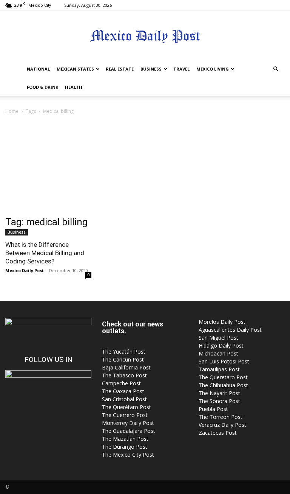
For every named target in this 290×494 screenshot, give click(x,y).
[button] (276, 69)
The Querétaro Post (126, 407)
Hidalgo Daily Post (221, 345)
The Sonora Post (219, 401)
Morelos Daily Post (222, 321)
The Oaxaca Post (123, 391)
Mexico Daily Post (24, 270)
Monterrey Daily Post (128, 422)
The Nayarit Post (219, 393)
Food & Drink (42, 87)
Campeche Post (121, 383)
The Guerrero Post (125, 415)
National (38, 69)
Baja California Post (126, 367)
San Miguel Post (218, 337)
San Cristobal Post (124, 399)
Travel (181, 69)
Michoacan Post (218, 353)
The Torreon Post (220, 416)
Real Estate (120, 69)
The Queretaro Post (223, 377)
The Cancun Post (123, 359)
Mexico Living (212, 69)
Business (151, 69)
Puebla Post (213, 408)
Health (73, 87)
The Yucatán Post (123, 351)
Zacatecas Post (218, 432)
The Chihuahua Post (223, 385)
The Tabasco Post (124, 375)
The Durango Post (124, 446)
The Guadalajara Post (128, 430)
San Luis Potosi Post (224, 361)
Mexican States (75, 69)
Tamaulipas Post (219, 369)
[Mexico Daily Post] (145, 36)
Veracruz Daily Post (222, 424)
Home (12, 111)
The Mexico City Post (128, 454)
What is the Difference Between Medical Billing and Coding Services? (44, 253)
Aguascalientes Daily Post (230, 329)
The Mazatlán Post (125, 438)
